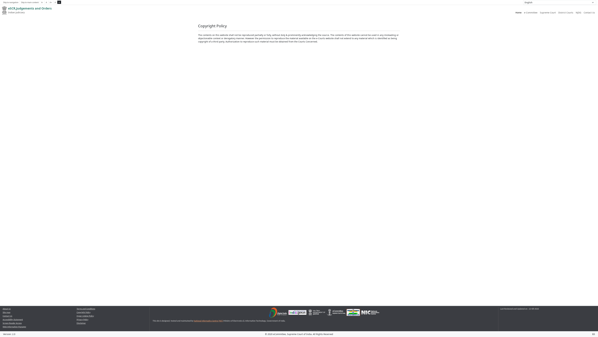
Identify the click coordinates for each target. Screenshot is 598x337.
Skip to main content (30, 2)
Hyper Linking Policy (85, 316)
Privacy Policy (82, 320)
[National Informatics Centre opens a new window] (370, 313)
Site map (6, 313)
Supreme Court (548, 12)
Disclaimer (81, 323)
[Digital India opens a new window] (278, 313)
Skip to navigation (10, 2)
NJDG (578, 12)
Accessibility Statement (13, 320)
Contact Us (589, 12)
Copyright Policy (83, 313)
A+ (51, 2)
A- (42, 2)
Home (518, 12)
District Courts (565, 12)
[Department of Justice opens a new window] (317, 313)
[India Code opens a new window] (353, 313)
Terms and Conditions (86, 309)
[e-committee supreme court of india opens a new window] (336, 313)
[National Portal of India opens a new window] (297, 313)
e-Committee (530, 12)
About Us (7, 309)
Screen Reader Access (12, 323)
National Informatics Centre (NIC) (208, 321)
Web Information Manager (14, 327)
